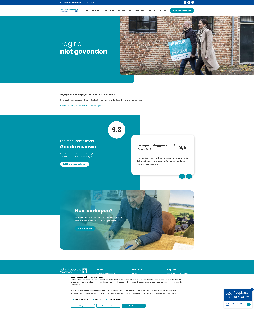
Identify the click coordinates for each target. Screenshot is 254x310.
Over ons (151, 10)
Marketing (98, 299)
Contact (162, 10)
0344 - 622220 (92, 2)
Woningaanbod (124, 10)
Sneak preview (108, 10)
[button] (182, 176)
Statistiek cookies (114, 299)
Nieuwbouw (139, 10)
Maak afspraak (85, 228)
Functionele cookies (82, 299)
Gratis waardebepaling (181, 10)
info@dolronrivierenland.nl (72, 2)
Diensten (95, 10)
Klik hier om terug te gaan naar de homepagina (81, 105)
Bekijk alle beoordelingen (74, 164)
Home (85, 10)
